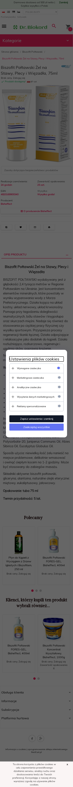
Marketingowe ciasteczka (30, 377)
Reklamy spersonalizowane (31, 406)
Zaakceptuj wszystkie (36, 427)
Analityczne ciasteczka (29, 387)
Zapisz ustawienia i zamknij (36, 418)
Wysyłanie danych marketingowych (35, 396)
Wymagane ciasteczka (29, 368)
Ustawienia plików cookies (34, 359)
